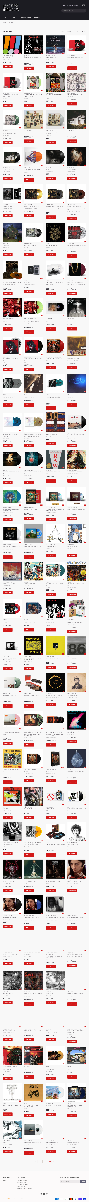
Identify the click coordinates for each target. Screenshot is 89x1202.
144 (50, 1161)
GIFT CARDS (37, 18)
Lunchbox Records (16, 1199)
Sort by (62, 32)
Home (4, 22)
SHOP (5, 18)
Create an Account (73, 5)
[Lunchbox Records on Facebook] (44, 1194)
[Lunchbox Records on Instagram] (47, 1194)
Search (4, 1180)
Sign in (64, 5)
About (13, 18)
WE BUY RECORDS (25, 18)
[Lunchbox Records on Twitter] (41, 1194)
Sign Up (83, 1181)
